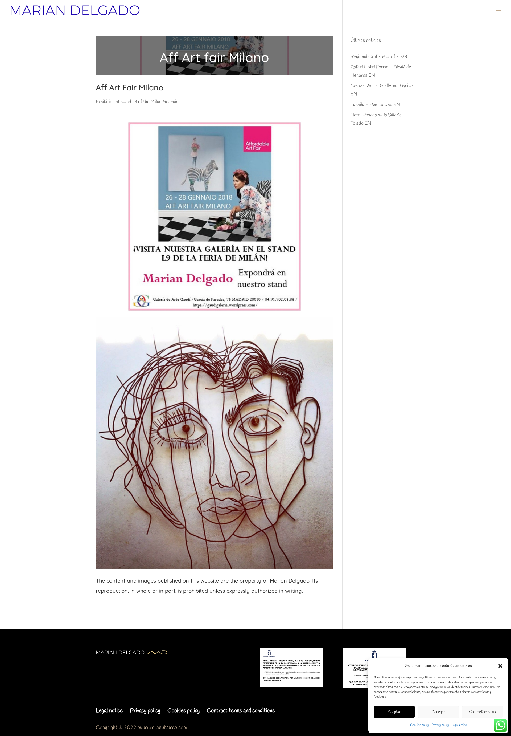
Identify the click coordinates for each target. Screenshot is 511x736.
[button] (500, 666)
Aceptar (394, 712)
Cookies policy (419, 725)
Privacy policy (440, 725)
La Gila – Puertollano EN (375, 104)
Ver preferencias (482, 712)
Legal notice (459, 725)
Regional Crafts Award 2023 (379, 57)
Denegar (438, 712)
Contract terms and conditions (241, 710)
